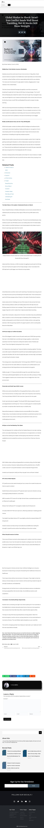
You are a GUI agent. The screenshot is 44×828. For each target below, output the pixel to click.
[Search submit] (9, 5)
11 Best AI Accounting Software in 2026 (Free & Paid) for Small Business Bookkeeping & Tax (14, 754)
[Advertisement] (22, 9)
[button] (19, 32)
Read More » (9, 758)
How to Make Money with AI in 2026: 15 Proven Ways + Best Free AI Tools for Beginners (34, 754)
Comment (5, 698)
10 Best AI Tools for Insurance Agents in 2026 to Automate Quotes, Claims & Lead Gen (13, 764)
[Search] (40, 732)
